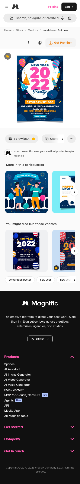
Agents (12, 400)
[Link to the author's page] (8, 153)
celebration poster (20, 279)
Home (8, 30)
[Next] (62, 138)
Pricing (53, 7)
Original (27, 57)
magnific (19, 156)
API (6, 405)
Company (12, 439)
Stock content (13, 390)
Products (11, 356)
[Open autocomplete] (9, 18)
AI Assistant (12, 369)
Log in (69, 7)
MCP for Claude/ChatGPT (25, 395)
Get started (13, 427)
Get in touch (14, 451)
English (40, 338)
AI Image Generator (17, 374)
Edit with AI (19, 140)
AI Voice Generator (17, 385)
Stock (19, 30)
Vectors (33, 30)
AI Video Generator (17, 380)
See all (39, 165)
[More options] (28, 42)
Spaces (9, 364)
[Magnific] (40, 304)
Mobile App (12, 411)
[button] (40, 339)
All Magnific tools (16, 416)
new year (45, 279)
